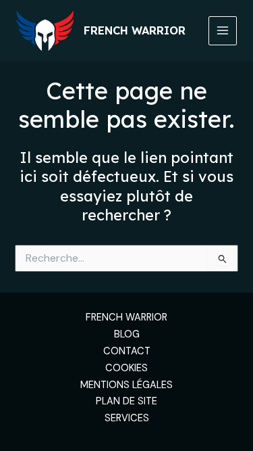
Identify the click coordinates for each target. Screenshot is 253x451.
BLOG (127, 334)
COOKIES (126, 368)
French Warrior (135, 30)
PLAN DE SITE (126, 401)
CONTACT (126, 351)
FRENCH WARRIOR (126, 317)
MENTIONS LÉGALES (126, 385)
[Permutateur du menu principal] (222, 30)
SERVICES (127, 418)
